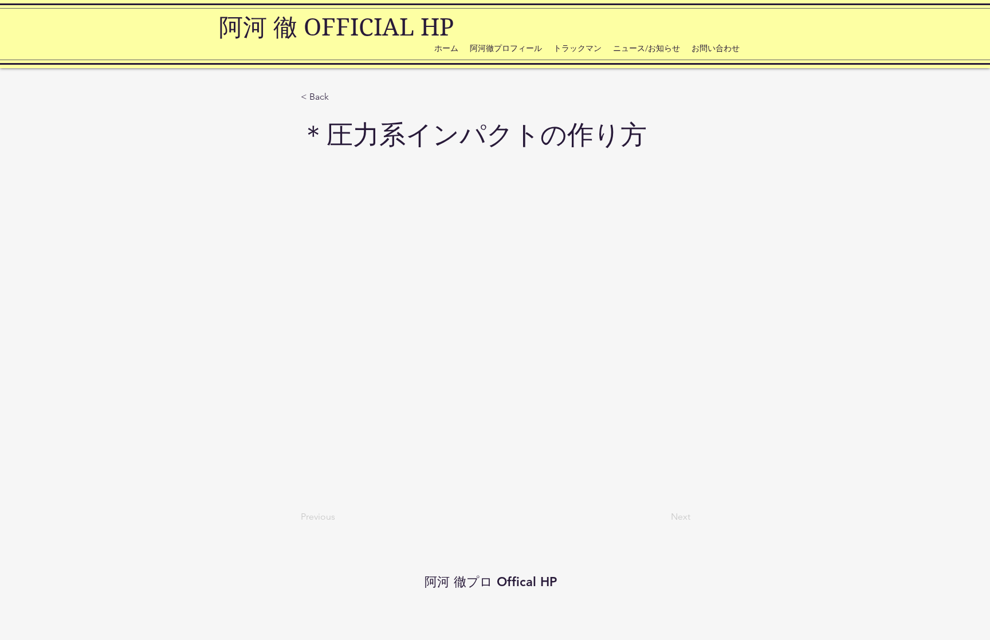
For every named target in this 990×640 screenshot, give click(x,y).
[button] (338, 96)
